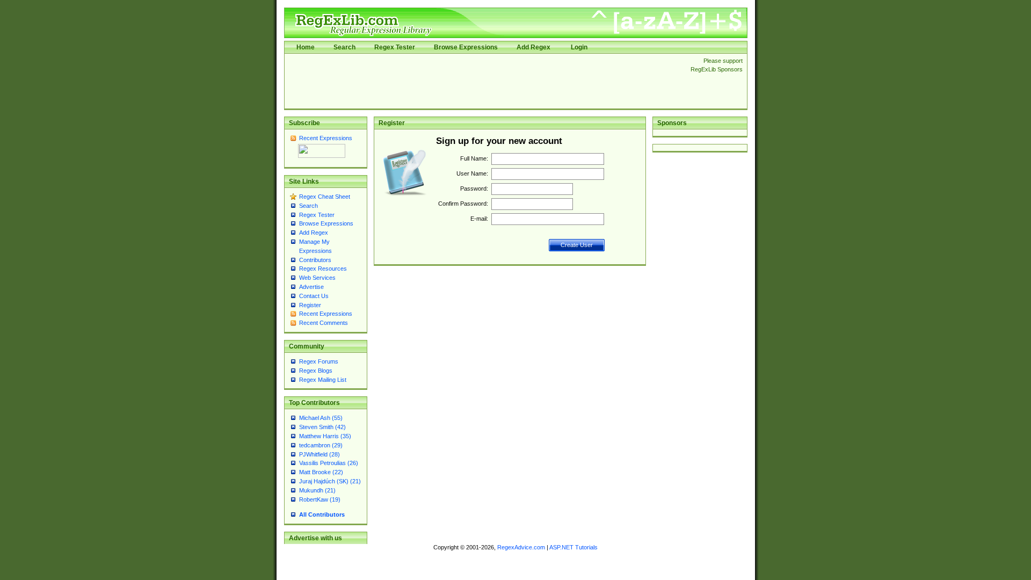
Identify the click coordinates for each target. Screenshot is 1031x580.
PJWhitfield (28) (319, 454)
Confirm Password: (463, 203)
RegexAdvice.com (521, 547)
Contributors (315, 260)
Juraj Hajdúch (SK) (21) (330, 481)
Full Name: (474, 158)
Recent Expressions (325, 138)
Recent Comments (323, 323)
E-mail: (479, 218)
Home (305, 47)
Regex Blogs (315, 370)
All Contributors (322, 514)
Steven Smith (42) (322, 427)
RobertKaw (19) (319, 499)
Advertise (311, 287)
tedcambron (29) (321, 445)
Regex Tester (394, 47)
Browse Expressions (466, 47)
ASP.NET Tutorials (573, 547)
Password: (474, 188)
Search (344, 47)
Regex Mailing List (322, 379)
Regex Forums (318, 361)
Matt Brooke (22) (321, 472)
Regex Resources (323, 268)
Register (310, 305)
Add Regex (533, 47)
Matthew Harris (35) (325, 436)
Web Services (317, 277)
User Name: (472, 173)
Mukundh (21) (317, 490)
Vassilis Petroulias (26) (328, 463)
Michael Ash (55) (321, 418)
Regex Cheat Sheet (324, 196)
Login (579, 47)
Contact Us (314, 296)
